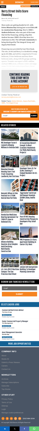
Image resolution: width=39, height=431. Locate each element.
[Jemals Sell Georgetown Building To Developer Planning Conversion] (29, 265)
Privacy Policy (7, 399)
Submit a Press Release (11, 362)
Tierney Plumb (6, 20)
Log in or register (19, 86)
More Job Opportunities (19, 343)
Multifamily (34, 6)
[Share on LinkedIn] (5, 428)
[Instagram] (15, 418)
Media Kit (5, 359)
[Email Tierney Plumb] (11, 20)
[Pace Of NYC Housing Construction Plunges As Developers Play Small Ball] (29, 214)
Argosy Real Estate (29, 101)
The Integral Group (12, 103)
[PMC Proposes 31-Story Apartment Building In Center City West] (29, 240)
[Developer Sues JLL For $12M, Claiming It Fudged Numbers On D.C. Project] (29, 167)
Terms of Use (7, 402)
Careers (5, 366)
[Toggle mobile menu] (3, 2)
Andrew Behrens (17, 101)
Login (4, 409)
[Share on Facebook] (24, 428)
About (4, 356)
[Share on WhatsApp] (34, 428)
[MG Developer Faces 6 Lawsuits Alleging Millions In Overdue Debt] (10, 141)
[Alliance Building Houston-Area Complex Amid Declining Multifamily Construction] (10, 240)
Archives (5, 379)
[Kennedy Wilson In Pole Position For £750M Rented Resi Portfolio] (10, 190)
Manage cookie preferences (12, 413)
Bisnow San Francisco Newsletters (18, 281)
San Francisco (25, 6)
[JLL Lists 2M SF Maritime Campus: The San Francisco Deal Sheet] (10, 265)
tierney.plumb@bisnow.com (11, 97)
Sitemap (5, 406)
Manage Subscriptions (10, 382)
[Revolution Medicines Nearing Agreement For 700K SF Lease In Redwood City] (10, 214)
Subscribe (34, 2)
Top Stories (6, 389)
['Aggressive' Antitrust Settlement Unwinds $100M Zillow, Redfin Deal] (29, 190)
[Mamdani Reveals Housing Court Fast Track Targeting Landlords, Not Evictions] (10, 167)
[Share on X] (15, 428)
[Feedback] (19, 418)
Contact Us (6, 369)
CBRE (3, 103)
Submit (34, 116)
